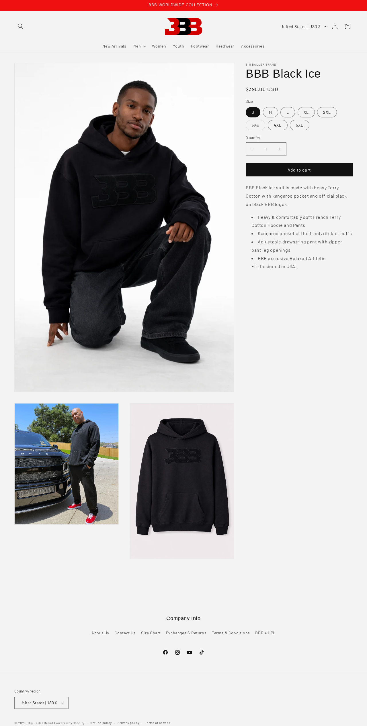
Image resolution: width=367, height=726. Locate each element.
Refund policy (101, 723)
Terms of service (158, 723)
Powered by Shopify (69, 723)
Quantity (253, 137)
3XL (258, 126)
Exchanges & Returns (186, 632)
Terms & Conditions (231, 632)
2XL (327, 111)
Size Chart (151, 632)
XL (306, 111)
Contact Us (125, 632)
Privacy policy (129, 723)
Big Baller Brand (40, 723)
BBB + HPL (265, 632)
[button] (20, 26)
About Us (100, 632)
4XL (278, 124)
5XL (299, 124)
